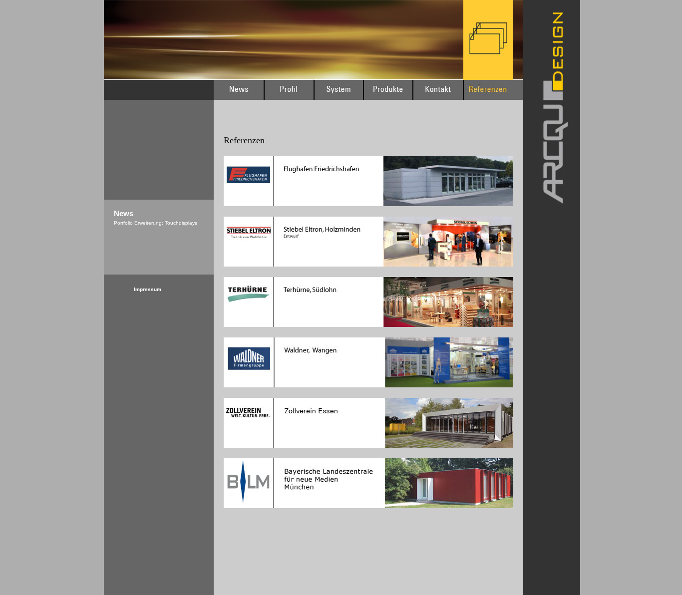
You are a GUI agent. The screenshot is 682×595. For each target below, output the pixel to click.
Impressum (147, 289)
